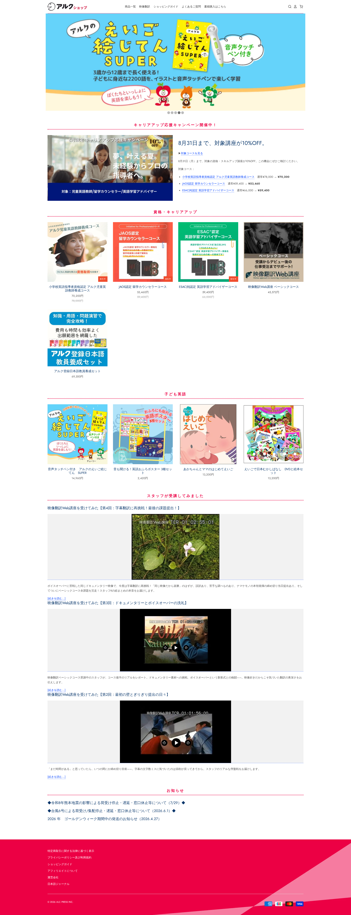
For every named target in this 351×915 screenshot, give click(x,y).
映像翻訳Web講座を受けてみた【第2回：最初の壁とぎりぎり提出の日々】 (109, 694)
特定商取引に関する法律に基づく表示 (71, 851)
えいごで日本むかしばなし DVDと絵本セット (273, 471)
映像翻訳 (144, 7)
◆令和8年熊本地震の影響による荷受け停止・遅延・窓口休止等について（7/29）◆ (116, 802)
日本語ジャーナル (58, 884)
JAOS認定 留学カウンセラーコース (203, 184)
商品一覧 (130, 7)
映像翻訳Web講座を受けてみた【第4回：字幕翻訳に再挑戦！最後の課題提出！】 (114, 508)
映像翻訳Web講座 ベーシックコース (273, 287)
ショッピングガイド (166, 7)
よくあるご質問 (191, 7)
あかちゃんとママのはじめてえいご (208, 469)
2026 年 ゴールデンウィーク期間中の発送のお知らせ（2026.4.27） (105, 819)
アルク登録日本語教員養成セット (77, 371)
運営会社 (53, 877)
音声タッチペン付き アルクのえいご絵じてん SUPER (77, 471)
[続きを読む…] (57, 598)
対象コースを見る (192, 153)
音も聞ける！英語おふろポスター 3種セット (143, 471)
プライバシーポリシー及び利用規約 (69, 857)
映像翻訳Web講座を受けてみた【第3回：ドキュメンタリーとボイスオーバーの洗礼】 (118, 603)
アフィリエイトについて (63, 871)
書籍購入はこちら (215, 7)
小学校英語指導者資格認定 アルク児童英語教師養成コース (218, 177)
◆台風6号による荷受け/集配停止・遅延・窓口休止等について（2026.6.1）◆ (112, 811)
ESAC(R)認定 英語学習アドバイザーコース (208, 190)
